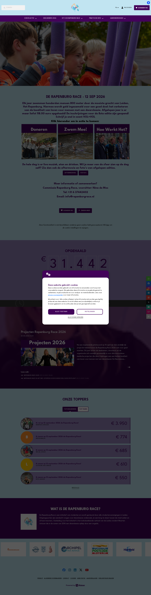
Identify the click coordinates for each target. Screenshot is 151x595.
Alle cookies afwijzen (75, 317)
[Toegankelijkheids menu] (148, 2)
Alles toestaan (61, 311)
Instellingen (90, 311)
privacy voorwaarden (55, 295)
